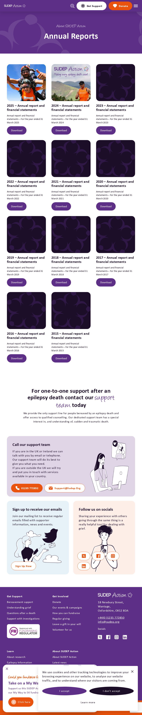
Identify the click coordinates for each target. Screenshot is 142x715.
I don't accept (111, 691)
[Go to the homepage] (14, 6)
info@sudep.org (108, 622)
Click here (24, 702)
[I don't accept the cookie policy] (132, 673)
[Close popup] (7, 669)
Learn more (88, 702)
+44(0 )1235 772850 (111, 618)
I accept (64, 691)
